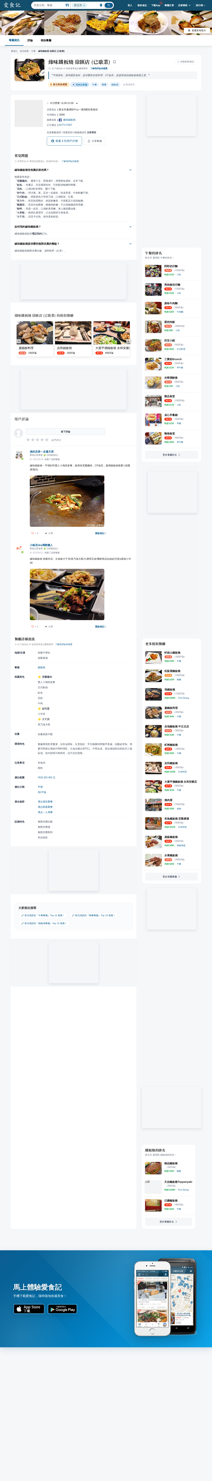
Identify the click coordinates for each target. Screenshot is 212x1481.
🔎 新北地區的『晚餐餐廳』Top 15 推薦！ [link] (93, 915)
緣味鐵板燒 (69, 119)
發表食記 (142, 5)
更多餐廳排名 (170, 454)
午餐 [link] (94, 84)
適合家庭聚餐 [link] (45, 806)
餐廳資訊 (14, 40)
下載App (155, 5)
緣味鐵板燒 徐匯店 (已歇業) (79, 61)
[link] (179, 274)
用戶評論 (22, 418)
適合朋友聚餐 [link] (45, 801)
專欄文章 (169, 5)
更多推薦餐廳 (170, 876)
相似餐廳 (46, 40)
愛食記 (14, 51)
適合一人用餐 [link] (45, 812)
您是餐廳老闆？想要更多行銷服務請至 (71, 132)
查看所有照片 (199, 30)
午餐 (33, 51)
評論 (30, 40)
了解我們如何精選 (98, 68)
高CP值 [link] (42, 792)
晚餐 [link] (104, 84)
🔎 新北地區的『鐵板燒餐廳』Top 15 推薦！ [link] (44, 923)
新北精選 (24, 51)
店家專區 (183, 5)
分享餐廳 (97, 141)
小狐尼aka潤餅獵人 (41, 545)
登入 (130, 5)
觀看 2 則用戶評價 (67, 140)
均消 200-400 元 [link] (46, 777)
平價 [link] (40, 786)
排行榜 (199, 5)
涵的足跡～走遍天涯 (42, 451)
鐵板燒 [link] (114, 84)
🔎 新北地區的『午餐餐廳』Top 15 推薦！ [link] (43, 915)
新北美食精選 (60, 84)
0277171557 (65, 124)
